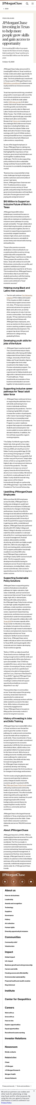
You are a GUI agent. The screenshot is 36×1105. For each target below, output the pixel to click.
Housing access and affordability (16, 973)
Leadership (9, 899)
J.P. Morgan (9, 1066)
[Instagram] (22, 881)
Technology (9, 907)
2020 (6, 9)
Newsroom (11, 1046)
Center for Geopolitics (18, 999)
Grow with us (9, 1017)
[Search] (27, 3)
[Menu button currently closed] (33, 3)
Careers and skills (11, 969)
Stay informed (10, 985)
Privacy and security (8, 1086)
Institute (10, 990)
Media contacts (10, 1052)
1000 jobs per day (14, 102)
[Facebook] (13, 881)
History (7, 919)
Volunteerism (9, 946)
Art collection (9, 923)
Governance (9, 915)
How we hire (9, 1021)
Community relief (11, 942)
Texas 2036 (8, 621)
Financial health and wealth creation (17, 981)
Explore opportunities (12, 1025)
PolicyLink (16, 121)
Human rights (10, 927)
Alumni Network (10, 1078)
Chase (7, 1062)
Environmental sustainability (15, 977)
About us (10, 890)
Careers (9, 1007)
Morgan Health (10, 1074)
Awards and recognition (13, 903)
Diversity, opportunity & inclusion (16, 931)
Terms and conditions (23, 1086)
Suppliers (8, 911)
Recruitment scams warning (15, 1033)
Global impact (10, 957)
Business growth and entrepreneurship (18, 965)
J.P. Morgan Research (12, 1070)
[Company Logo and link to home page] (12, 5)
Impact (9, 952)
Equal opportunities (12, 1029)
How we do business (12, 895)
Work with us (9, 1013)
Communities (13, 937)
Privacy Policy (6, 1103)
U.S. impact (9, 961)
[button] (34, 1091)
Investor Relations (15, 1038)
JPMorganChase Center (16, 785)
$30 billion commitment (12, 83)
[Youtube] (31, 881)
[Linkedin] (5, 881)
